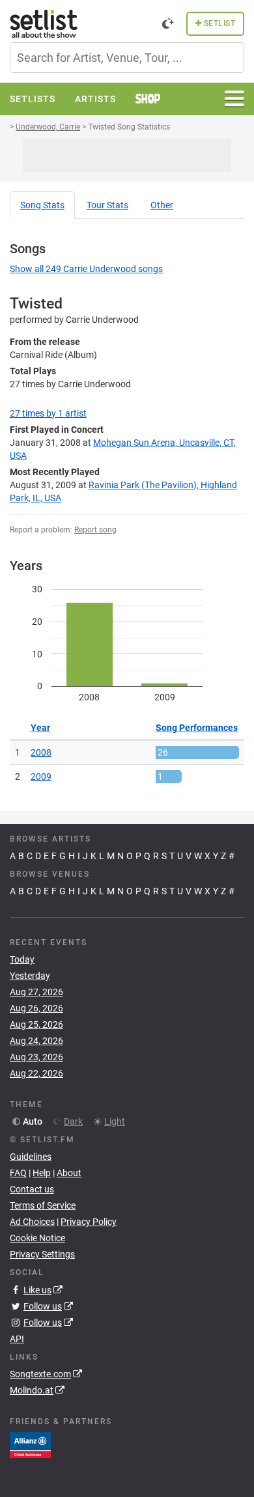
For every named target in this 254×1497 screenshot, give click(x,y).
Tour (107, 205)
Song (42, 205)
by (48, 413)
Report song (95, 529)
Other (161, 205)
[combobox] (127, 57)
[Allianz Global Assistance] (30, 1444)
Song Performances (197, 727)
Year (40, 727)
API (17, 1339)
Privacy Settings (42, 1254)
